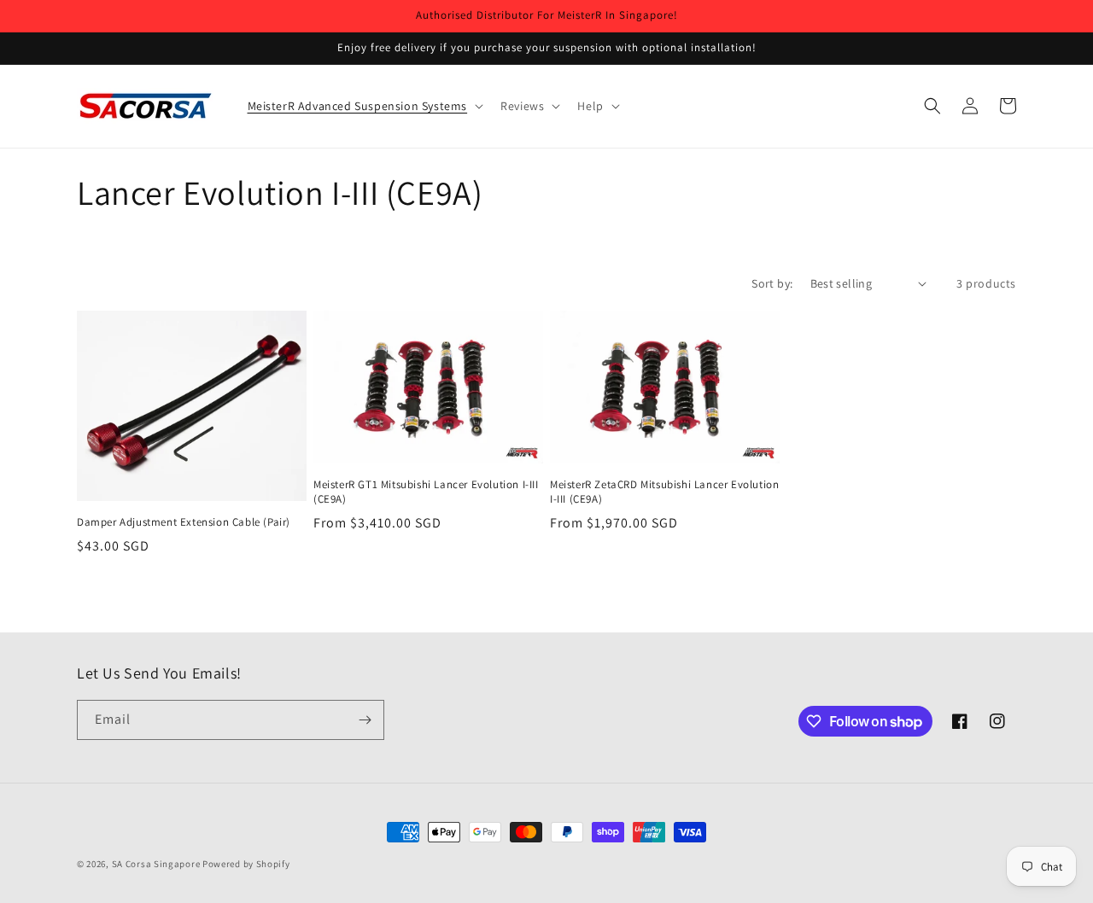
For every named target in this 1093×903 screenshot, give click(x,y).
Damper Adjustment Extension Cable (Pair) (183, 522)
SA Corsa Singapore (156, 864)
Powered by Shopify (246, 864)
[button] (364, 106)
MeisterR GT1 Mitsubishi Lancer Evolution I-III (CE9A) (426, 492)
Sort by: (771, 283)
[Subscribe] (364, 720)
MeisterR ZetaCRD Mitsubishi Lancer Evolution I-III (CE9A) (664, 492)
